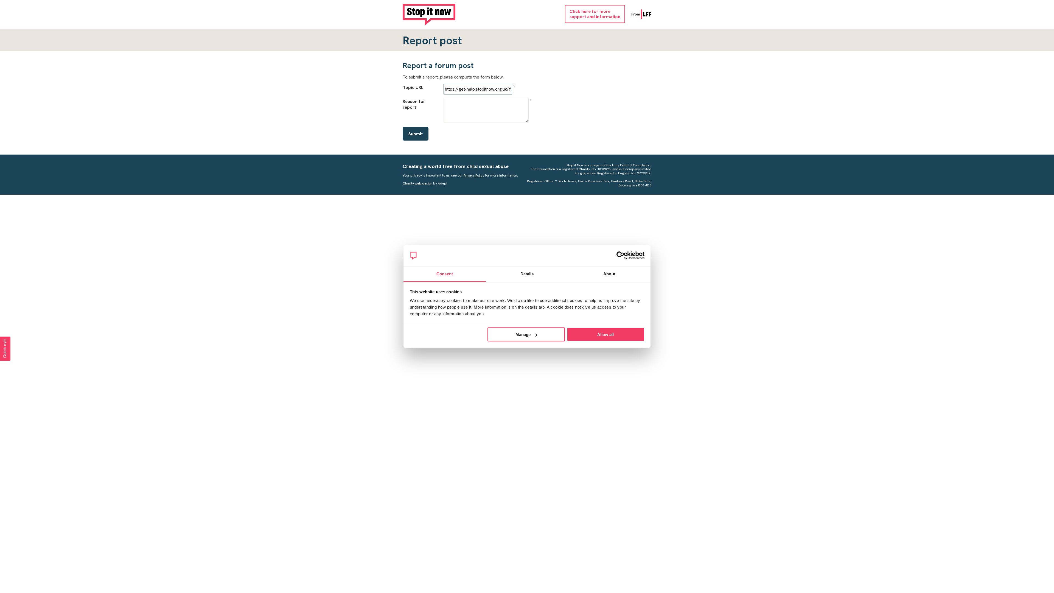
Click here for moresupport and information (595, 14)
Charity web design (417, 183)
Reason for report (414, 104)
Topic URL (413, 87)
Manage (523, 334)
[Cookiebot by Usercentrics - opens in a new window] (620, 255)
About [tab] (609, 273)
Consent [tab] (444, 273)
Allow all (605, 334)
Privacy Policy (474, 175)
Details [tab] (527, 273)
